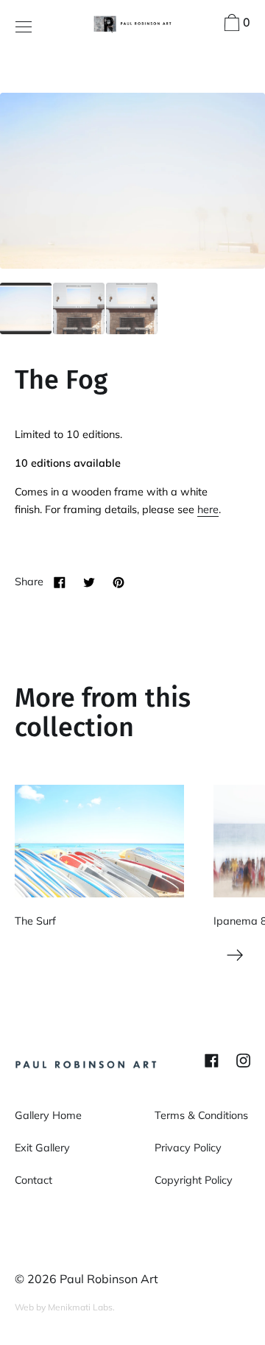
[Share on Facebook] (59, 582)
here (208, 509)
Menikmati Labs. (81, 1307)
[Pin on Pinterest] (118, 582)
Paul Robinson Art (109, 1278)
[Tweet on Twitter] (89, 582)
